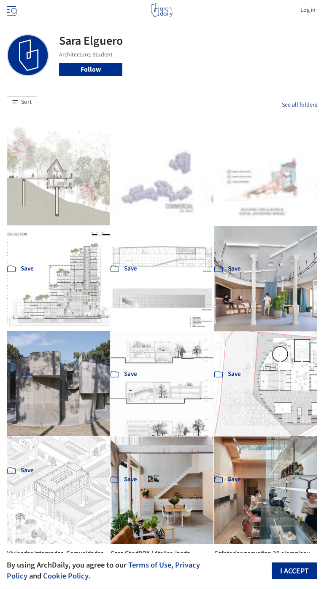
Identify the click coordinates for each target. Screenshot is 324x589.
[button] (22, 102)
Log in (308, 10)
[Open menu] (11, 10)
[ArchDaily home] (162, 10)
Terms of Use (149, 565)
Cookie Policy (65, 575)
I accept (294, 571)
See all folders (299, 105)
